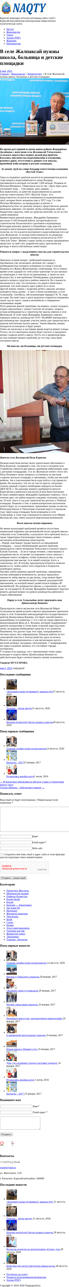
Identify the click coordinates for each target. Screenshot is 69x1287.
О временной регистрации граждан (26, 1035)
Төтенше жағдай (15, 931)
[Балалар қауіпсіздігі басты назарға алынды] (11, 719)
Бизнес (10, 925)
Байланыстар (13, 43)
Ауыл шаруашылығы (18, 928)
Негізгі (10, 29)
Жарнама (11, 40)
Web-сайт (37, 848)
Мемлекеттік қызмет (17, 893)
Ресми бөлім (13, 899)
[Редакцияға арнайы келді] (11, 773)
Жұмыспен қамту (16, 933)
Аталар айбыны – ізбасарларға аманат (22, 787)
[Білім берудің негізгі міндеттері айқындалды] (11, 1263)
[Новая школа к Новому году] (11, 1046)
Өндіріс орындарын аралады (22, 1004)
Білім (9, 919)
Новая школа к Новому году (22, 1049)
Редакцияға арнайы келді (20, 776)
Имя (35, 836)
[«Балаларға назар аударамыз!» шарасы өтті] (11, 688)
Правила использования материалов (26, 1277)
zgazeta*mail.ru (8, 1167)
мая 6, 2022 (6, 668)
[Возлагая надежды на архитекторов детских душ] (11, 1246)
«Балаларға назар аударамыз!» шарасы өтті (29, 691)
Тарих (9, 35)
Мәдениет (11, 910)
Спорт (9, 922)
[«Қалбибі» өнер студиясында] (11, 987)
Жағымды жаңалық (17, 913)
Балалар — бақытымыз (19, 905)
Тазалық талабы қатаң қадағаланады (26, 748)
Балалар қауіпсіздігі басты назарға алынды (29, 722)
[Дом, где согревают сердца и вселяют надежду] (11, 1060)
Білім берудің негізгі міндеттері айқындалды (31, 1266)
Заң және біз (13, 908)
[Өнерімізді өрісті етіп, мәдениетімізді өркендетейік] (11, 1015)
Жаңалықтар (13, 32)
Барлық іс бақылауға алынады (23, 976)
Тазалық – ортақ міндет (19, 708)
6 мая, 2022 (6, 71)
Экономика (12, 936)
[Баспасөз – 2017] (11, 759)
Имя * (36, 1106)
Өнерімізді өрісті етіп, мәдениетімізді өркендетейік (34, 1018)
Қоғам (9, 902)
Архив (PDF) (13, 37)
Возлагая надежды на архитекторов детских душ (33, 1249)
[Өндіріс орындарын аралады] (11, 1001)
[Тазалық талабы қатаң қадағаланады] (11, 745)
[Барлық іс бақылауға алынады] (11, 974)
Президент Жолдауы (17, 890)
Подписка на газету (17, 1274)
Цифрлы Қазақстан (16, 896)
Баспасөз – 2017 (15, 762)
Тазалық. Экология (16, 939)
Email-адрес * (40, 1112)
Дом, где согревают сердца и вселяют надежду (32, 1063)
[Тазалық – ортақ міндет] (11, 705)
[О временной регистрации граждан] (11, 1032)
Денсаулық (12, 916)
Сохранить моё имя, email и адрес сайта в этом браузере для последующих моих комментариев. (32, 856)
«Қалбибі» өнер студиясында (22, 990)
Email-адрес (39, 842)
